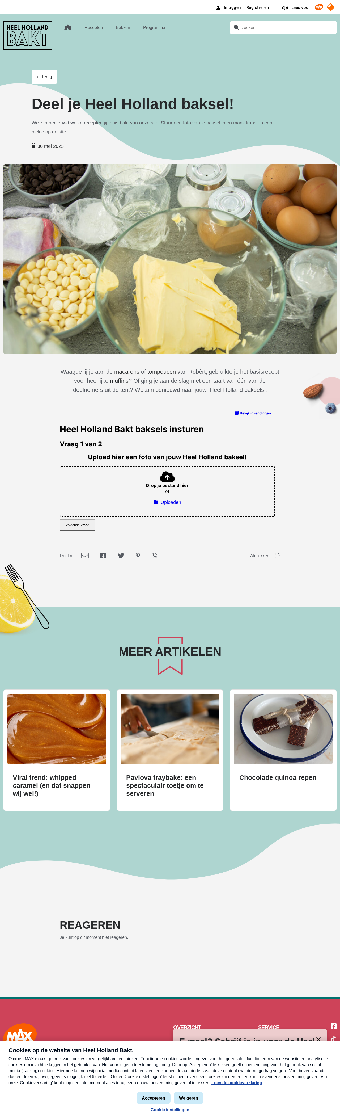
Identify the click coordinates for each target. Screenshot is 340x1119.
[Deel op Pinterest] (138, 555)
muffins (119, 380)
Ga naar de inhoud (170, 4)
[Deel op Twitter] (121, 555)
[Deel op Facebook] (103, 555)
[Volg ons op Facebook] (334, 1026)
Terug (46, 76)
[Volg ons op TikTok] (333, 1039)
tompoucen (161, 371)
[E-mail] (85, 555)
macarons (126, 371)
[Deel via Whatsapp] (154, 555)
